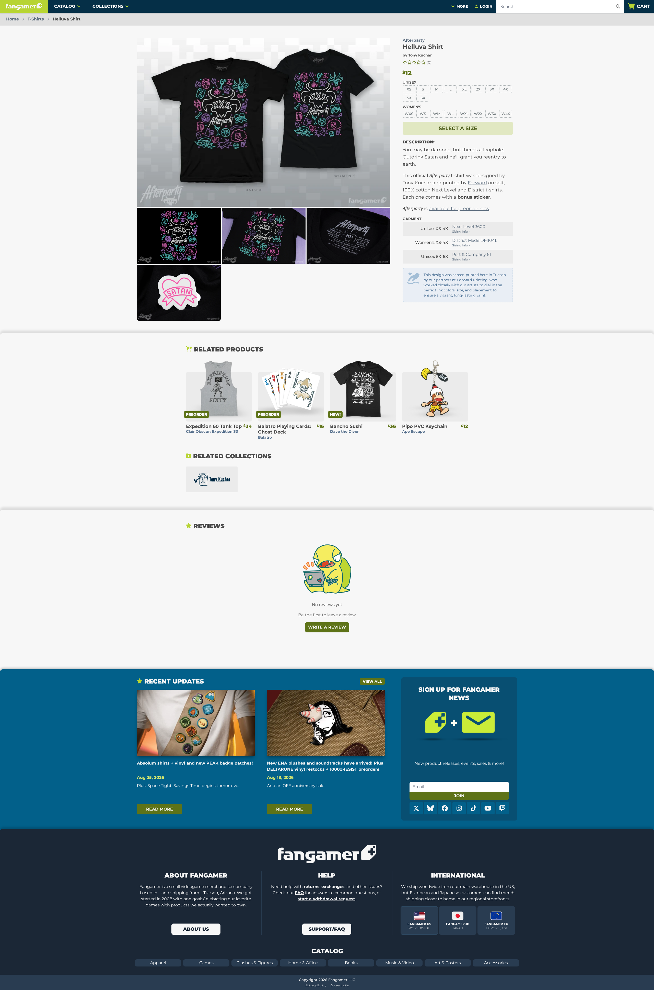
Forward (477, 183)
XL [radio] (464, 89)
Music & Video (399, 962)
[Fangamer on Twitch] (502, 808)
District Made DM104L (474, 240)
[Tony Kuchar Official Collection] (212, 479)
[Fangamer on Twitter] (416, 808)
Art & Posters (448, 962)
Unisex (409, 82)
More (462, 6)
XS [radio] (409, 89)
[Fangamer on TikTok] (473, 808)
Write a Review (327, 627)
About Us (196, 929)
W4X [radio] (505, 113)
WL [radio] (450, 113)
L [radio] (450, 89)
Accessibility (339, 985)
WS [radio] (423, 113)
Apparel (158, 962)
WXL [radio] (464, 113)
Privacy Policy (316, 985)
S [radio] (423, 89)
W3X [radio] (492, 113)
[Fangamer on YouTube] (488, 808)
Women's (412, 107)
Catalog (64, 6)
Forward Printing (472, 280)
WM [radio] (436, 113)
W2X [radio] (478, 113)
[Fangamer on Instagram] (459, 808)
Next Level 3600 (468, 226)
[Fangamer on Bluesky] (430, 808)
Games (206, 962)
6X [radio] (423, 98)
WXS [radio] (409, 113)
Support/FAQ (327, 929)
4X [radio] (505, 89)
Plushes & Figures (255, 962)
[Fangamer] (24, 6)
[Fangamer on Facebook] (444, 808)
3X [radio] (492, 89)
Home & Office (303, 962)
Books (351, 962)
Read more (159, 809)
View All (372, 681)
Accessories (496, 962)
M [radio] (436, 89)
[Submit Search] (618, 6)
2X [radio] (478, 89)
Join (459, 795)
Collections (107, 6)
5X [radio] (409, 98)
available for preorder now (459, 208)
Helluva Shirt (423, 46)
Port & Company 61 (471, 254)
